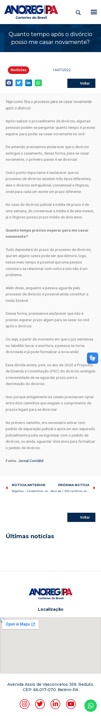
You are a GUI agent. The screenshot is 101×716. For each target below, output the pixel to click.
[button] (94, 12)
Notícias (18, 70)
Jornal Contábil (30, 460)
